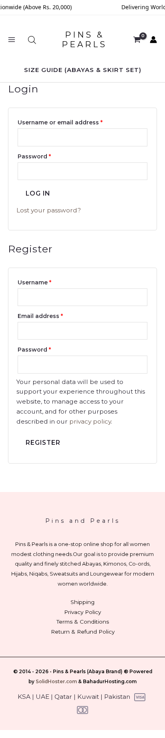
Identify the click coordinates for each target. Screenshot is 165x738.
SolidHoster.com (56, 681)
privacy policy (90, 421)
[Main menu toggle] (11, 40)
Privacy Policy (82, 612)
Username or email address (73, 121)
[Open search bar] (32, 40)
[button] (83, 69)
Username (48, 281)
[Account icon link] (153, 39)
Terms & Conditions (82, 621)
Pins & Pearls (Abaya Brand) (88, 671)
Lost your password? (48, 210)
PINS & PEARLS (84, 39)
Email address (53, 315)
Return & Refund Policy (83, 631)
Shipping (82, 602)
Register (43, 442)
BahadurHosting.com (110, 681)
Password (47, 155)
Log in (38, 193)
